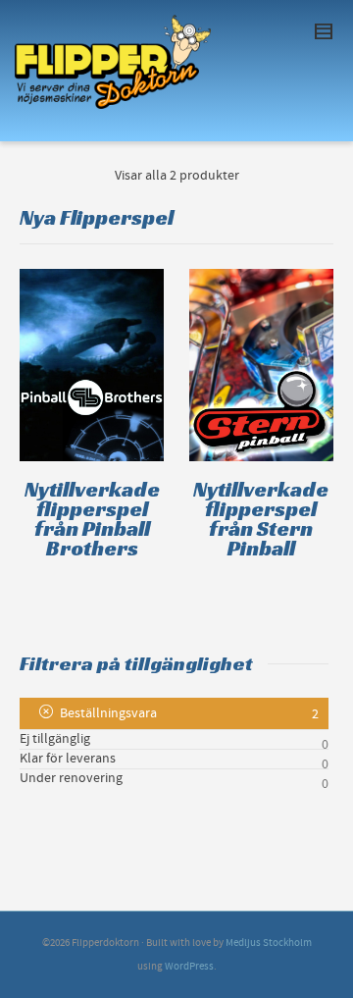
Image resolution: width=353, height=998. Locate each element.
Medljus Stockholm (269, 943)
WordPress (189, 966)
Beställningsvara (108, 713)
